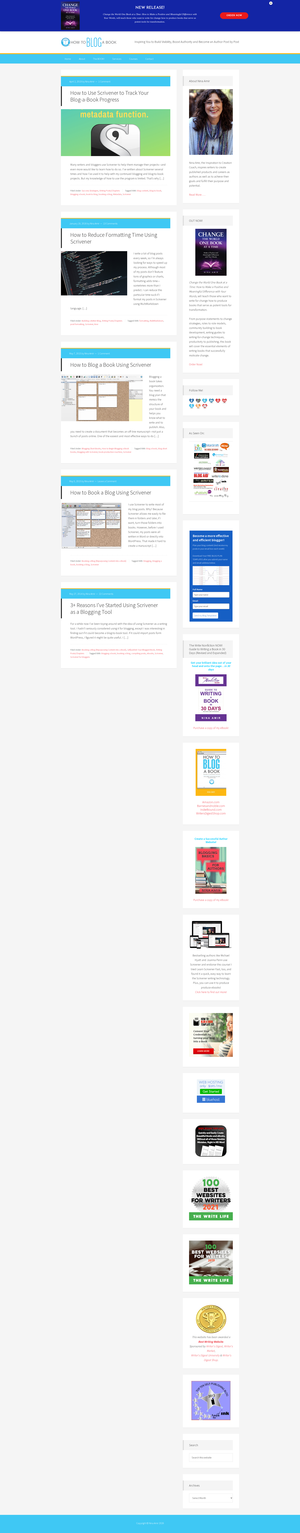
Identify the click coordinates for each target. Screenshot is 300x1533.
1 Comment (104, 81)
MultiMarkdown (156, 320)
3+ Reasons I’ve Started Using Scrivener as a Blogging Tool (114, 608)
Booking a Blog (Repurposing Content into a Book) (104, 561)
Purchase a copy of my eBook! (211, 728)
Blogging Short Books (91, 448)
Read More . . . (197, 194)
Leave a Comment (107, 481)
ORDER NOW (234, 15)
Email (196, 600)
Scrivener (127, 194)
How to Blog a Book (89, 42)
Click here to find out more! (211, 992)
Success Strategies (90, 190)
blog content (142, 190)
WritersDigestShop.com (211, 813)
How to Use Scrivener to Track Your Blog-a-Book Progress (109, 96)
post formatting (77, 324)
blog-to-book (155, 190)
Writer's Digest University (205, 1355)
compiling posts (138, 653)
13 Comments (110, 223)
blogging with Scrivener (87, 452)
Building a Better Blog (91, 320)
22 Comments (106, 593)
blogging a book (77, 194)
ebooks (150, 653)
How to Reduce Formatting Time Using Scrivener (113, 238)
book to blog (92, 194)
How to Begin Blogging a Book (115, 448)
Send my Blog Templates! (205, 615)
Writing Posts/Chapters (109, 190)
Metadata (117, 194)
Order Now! (195, 364)
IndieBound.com (211, 809)
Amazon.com (211, 802)
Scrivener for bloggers (80, 657)
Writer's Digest (214, 1346)
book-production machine (110, 452)
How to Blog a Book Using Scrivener (110, 364)
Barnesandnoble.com (211, 806)
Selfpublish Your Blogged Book (141, 649)
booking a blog (105, 194)
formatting (144, 320)
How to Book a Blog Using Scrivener (110, 492)
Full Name (197, 589)
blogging (147, 561)
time (96, 324)
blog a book (151, 448)
